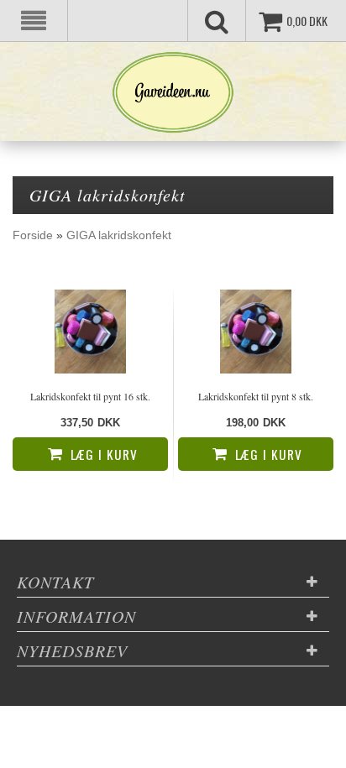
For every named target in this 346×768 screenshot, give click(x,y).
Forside (33, 235)
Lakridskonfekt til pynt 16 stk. (90, 396)
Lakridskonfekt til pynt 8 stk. (255, 396)
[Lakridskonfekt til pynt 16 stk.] (90, 332)
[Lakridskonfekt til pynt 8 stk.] (255, 332)
